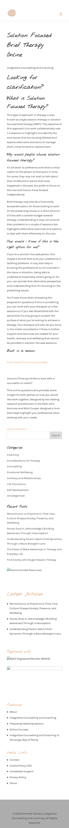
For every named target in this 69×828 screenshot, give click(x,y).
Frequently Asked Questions (27, 723)
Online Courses (19, 729)
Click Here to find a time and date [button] (27, 362)
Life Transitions (16, 484)
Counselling (14, 466)
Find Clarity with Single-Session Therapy (31, 559)
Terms (13, 783)
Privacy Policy (18, 777)
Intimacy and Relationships (24, 478)
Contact (14, 759)
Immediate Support (21, 771)
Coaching (13, 454)
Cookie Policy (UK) (21, 765)
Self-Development (18, 490)
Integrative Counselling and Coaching (33, 717)
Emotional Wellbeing (20, 472)
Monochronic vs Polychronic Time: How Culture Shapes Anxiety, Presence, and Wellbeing (31, 518)
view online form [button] (17, 429)
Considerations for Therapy (23, 460)
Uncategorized (16, 495)
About (13, 711)
